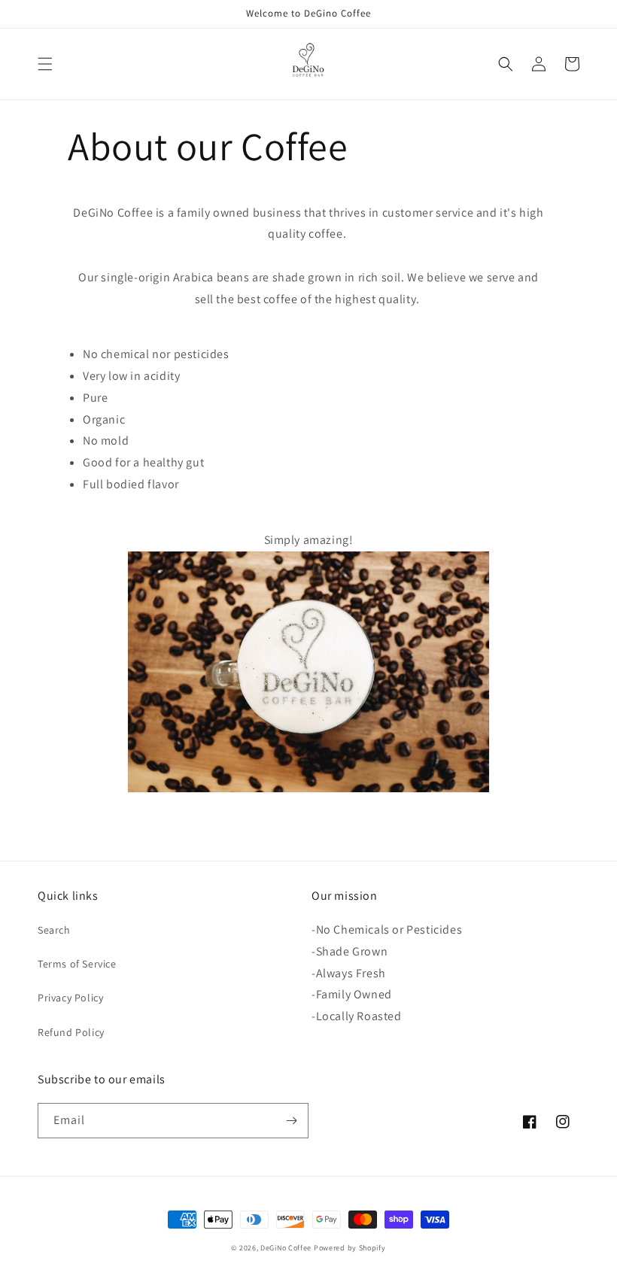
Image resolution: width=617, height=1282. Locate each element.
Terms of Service (77, 964)
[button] (45, 64)
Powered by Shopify (350, 1248)
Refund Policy (71, 1032)
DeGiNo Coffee (287, 1248)
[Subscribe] (291, 1120)
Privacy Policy (70, 997)
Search (54, 930)
